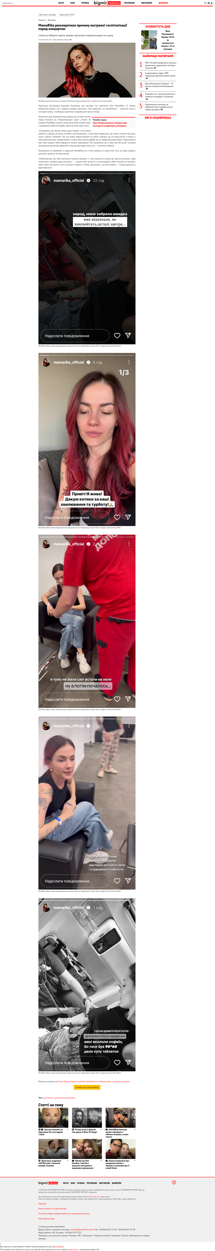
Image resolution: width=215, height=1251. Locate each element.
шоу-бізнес (48, 1098)
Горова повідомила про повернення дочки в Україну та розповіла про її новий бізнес (117, 1164)
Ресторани (129, 3)
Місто (61, 3)
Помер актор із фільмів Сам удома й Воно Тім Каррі (84, 1130)
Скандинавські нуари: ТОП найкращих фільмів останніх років (160, 74)
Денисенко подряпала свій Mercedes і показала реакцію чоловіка (49, 1163)
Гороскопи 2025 (67, 14)
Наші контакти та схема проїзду (52, 1208)
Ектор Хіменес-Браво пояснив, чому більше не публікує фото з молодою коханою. (94, 1081)
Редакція (42, 1203)
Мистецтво (146, 3)
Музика (85, 3)
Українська (7, 3)
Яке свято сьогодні (47, 14)
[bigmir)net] (101, 3)
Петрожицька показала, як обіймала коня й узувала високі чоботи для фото (159, 107)
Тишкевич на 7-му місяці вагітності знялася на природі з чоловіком (160, 95)
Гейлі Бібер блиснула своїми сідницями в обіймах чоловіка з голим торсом (117, 1133)
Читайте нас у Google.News (87, 1087)
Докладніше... (59, 1246)
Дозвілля (163, 3)
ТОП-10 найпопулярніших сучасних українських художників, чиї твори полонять (160, 65)
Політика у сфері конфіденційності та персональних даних (64, 1213)
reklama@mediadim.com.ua (83, 1229)
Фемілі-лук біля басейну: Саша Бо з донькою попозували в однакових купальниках (82, 1164)
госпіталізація (60, 1098)
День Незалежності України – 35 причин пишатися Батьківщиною (159, 84)
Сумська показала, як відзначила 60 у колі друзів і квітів (50, 1131)
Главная (41, 20)
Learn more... (73, 1249)
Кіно (72, 3)
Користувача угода (46, 1218)
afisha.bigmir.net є (95, 1197)
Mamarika (71, 1098)
